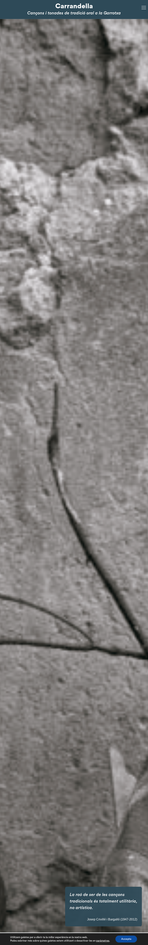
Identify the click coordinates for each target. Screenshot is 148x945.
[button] (137, 476)
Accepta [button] (126, 939)
